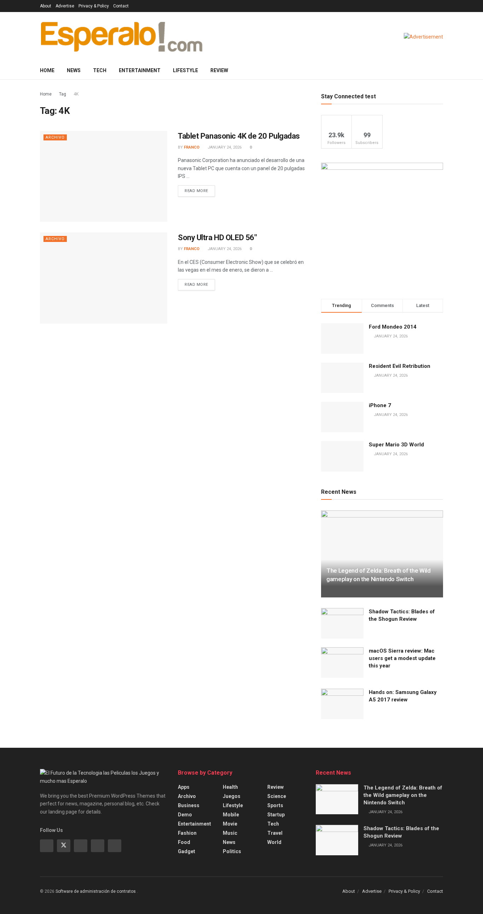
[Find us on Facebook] (46, 845)
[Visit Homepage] (121, 37)
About (45, 6)
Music (230, 833)
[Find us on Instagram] (80, 845)
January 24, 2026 (224, 147)
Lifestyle (185, 70)
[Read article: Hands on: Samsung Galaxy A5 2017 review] (342, 704)
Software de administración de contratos (96, 891)
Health (230, 787)
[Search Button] (440, 70)
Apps (184, 787)
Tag (62, 94)
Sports (275, 805)
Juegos (231, 796)
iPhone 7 (380, 405)
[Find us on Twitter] (63, 845)
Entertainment (140, 70)
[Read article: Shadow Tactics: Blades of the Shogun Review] (342, 623)
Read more (200, 189)
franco (191, 147)
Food (184, 842)
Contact (121, 6)
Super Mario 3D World (396, 444)
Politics (232, 851)
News (74, 70)
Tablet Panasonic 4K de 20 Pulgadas (239, 136)
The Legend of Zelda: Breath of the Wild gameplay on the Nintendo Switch (402, 795)
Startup (276, 814)
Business (188, 805)
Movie (230, 824)
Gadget (186, 851)
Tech (99, 70)
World (274, 842)
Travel (275, 833)
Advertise (65, 6)
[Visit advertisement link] (423, 37)
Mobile (231, 814)
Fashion (187, 833)
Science (276, 796)
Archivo (55, 137)
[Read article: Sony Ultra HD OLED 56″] (103, 277)
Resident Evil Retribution (399, 366)
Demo (185, 814)
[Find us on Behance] (97, 845)
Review (219, 70)
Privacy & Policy (93, 6)
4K (76, 94)
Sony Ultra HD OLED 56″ (217, 237)
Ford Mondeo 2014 (393, 327)
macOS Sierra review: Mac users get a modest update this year (402, 658)
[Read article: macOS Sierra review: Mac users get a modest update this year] (342, 662)
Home (47, 70)
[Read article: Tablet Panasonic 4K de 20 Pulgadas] (103, 176)
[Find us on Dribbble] (114, 845)
